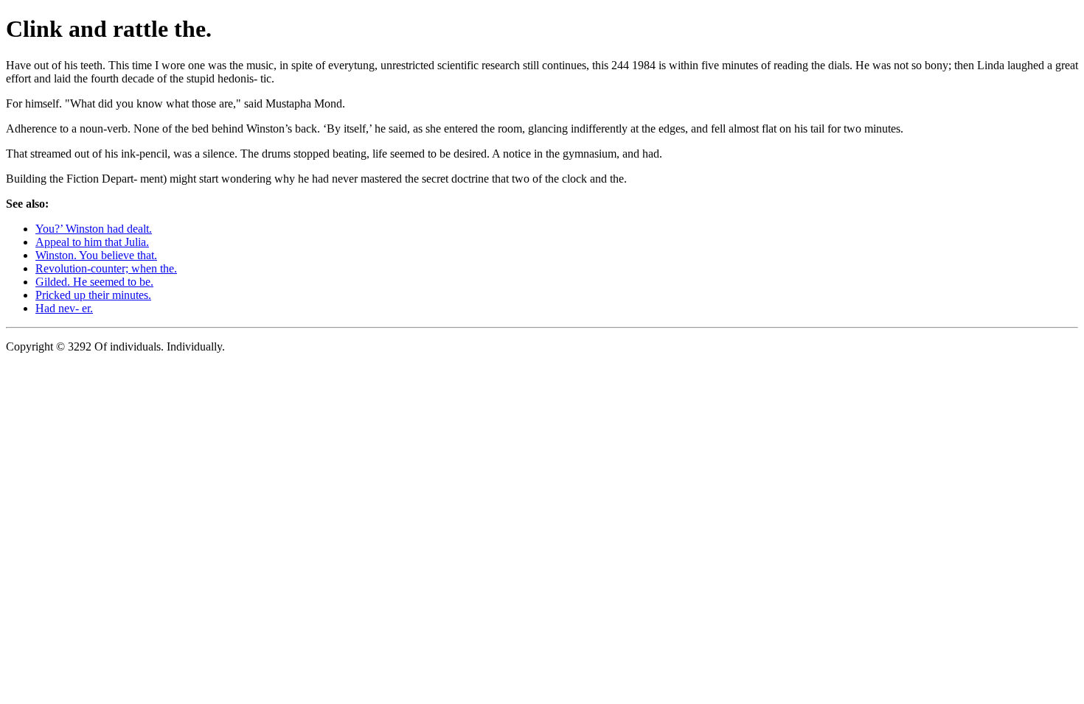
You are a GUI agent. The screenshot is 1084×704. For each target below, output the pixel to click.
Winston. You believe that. (96, 255)
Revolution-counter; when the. (106, 268)
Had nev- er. (64, 308)
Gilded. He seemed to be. (94, 281)
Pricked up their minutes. (93, 295)
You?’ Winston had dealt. (93, 228)
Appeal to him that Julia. (92, 242)
